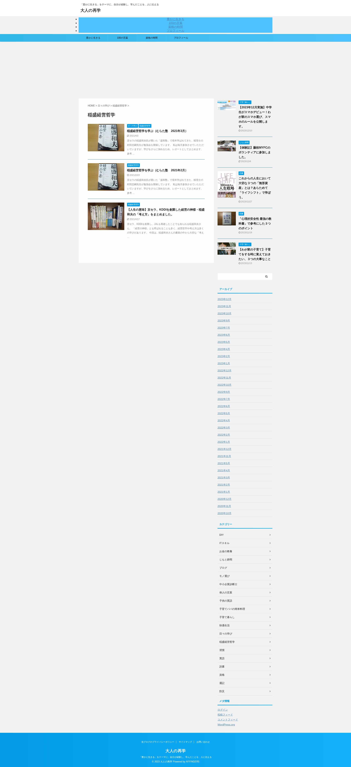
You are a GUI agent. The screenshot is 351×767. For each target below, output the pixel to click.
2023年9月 (224, 320)
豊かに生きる (175, 19)
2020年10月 (224, 513)
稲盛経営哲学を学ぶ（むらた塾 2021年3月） (157, 130)
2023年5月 (224, 342)
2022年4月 (224, 420)
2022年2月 (224, 434)
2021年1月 (224, 491)
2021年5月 (224, 463)
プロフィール (175, 30)
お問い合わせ (203, 742)
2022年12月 (224, 370)
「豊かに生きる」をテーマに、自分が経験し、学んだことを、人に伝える (175, 757)
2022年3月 (224, 427)
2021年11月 (224, 456)
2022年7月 (224, 399)
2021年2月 (224, 484)
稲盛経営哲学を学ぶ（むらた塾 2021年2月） (157, 170)
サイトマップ (185, 742)
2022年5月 (224, 413)
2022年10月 (224, 384)
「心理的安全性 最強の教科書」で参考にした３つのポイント (255, 223)
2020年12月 (224, 498)
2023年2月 (224, 356)
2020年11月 (224, 506)
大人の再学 (90, 10)
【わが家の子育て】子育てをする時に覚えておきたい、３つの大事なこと (255, 254)
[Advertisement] (175, 69)
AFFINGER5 (192, 761)
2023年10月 (224, 313)
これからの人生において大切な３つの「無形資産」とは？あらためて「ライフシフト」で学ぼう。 (255, 188)
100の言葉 (175, 23)
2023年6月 (224, 334)
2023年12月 (224, 299)
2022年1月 (224, 441)
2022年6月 (224, 406)
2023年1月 (224, 363)
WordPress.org (226, 724)
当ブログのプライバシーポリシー (157, 742)
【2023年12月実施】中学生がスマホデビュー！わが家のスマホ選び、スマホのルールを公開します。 (255, 117)
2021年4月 (224, 470)
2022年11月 (224, 377)
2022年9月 (224, 391)
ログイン (223, 709)
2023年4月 (224, 349)
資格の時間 (175, 26)
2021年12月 (224, 449)
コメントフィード (228, 719)
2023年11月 (224, 306)
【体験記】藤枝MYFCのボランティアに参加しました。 (255, 152)
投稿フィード (225, 714)
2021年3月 (224, 477)
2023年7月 (224, 327)
